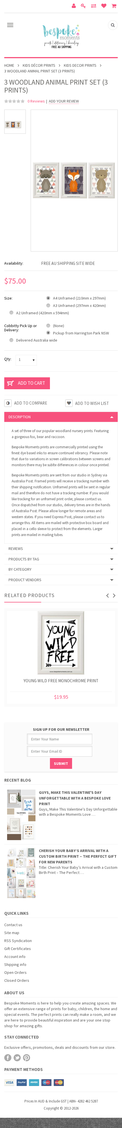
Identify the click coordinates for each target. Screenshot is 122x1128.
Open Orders (15, 972)
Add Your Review (64, 101)
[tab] (61, 417)
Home (9, 65)
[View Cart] (115, 6)
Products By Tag (24, 559)
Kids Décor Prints (39, 65)
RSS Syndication (18, 940)
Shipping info (15, 964)
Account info (15, 956)
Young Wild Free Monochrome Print (61, 680)
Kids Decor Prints (80, 65)
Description (20, 416)
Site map (11, 932)
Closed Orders (16, 980)
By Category (20, 569)
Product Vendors (25, 579)
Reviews (16, 548)
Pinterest (26, 1057)
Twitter (17, 1057)
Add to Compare (30, 403)
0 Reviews (36, 101)
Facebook (7, 1057)
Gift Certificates (17, 948)
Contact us (13, 924)
